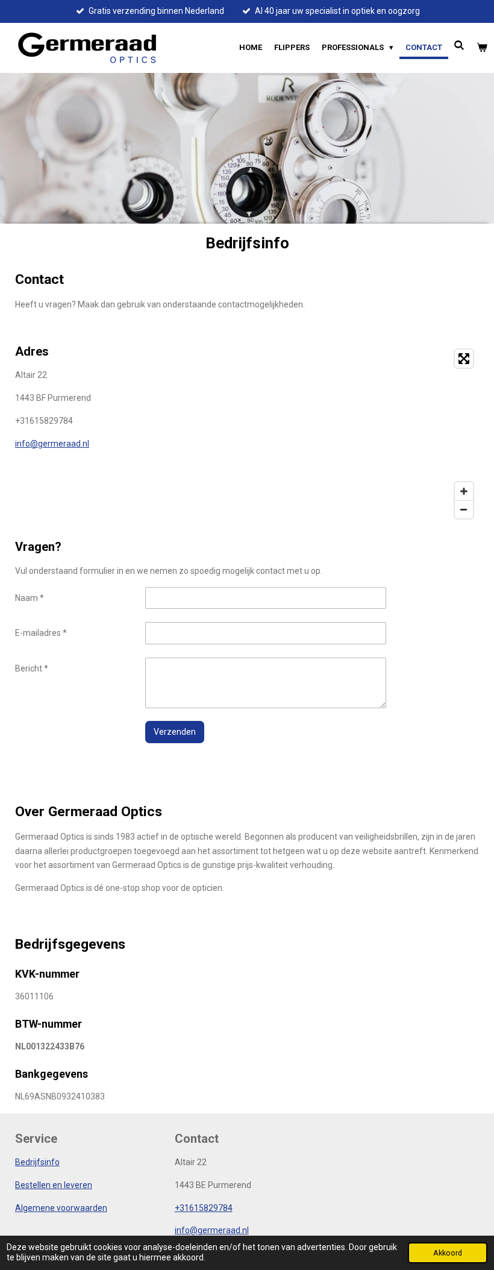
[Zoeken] (459, 45)
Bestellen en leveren (53, 1185)
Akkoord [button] (447, 1252)
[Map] (366, 434)
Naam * (29, 598)
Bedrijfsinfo (37, 1162)
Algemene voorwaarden (61, 1208)
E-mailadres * (41, 633)
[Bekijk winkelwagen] (482, 47)
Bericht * (31, 668)
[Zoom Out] (464, 509)
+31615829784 (204, 1208)
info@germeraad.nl (52, 443)
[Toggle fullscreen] (464, 359)
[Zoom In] (464, 491)
